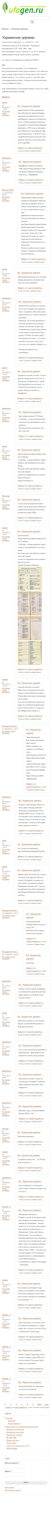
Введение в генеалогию (15, 1429)
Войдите (21, 148)
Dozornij (5, 496)
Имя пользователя (11, 1463)
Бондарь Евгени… (10, 726)
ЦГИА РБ (11, 1421)
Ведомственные (14, 1423)
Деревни (6, 96)
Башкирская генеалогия (15, 1432)
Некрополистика (13, 1440)
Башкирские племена (14, 1435)
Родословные (12, 1443)
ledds (4, 840)
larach (4, 102)
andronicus (17, 42)
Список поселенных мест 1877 (18, 1446)
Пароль (7, 1471)
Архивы (10, 1418)
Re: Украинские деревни (29, 106)
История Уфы (12, 1437)
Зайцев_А (6, 1206)
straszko (5, 1128)
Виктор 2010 (8, 190)
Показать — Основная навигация (14, 29)
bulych (5, 527)
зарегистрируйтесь (35, 148)
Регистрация (9, 1487)
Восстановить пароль (13, 1490)
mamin (5, 679)
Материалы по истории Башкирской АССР (22, 1427)
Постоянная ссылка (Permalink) (6, 113)
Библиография (12, 1448)
